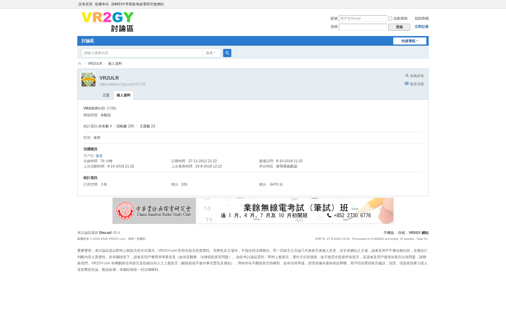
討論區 (88, 40)
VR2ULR (95, 63)
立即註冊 (422, 27)
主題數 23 (147, 126)
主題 (106, 95)
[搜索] (227, 53)
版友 (99, 156)
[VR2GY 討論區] (107, 22)
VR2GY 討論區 (79, 63)
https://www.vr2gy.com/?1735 (123, 84)
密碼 (334, 27)
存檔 (401, 233)
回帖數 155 (125, 126)
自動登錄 (401, 18)
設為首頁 (85, 4)
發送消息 (417, 84)
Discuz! (105, 233)
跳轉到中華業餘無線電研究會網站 (137, 4)
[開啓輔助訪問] (427, 4)
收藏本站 (102, 4)
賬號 (334, 18)
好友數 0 (105, 126)
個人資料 (124, 95)
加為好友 (417, 76)
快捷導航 (408, 41)
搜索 (209, 53)
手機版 (389, 233)
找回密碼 (422, 18)
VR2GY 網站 (419, 233)
